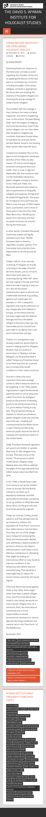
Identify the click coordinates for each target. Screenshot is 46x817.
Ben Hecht (21, 719)
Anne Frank (33, 709)
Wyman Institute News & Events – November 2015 (21, 671)
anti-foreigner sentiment (28, 640)
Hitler (9, 743)
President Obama (27, 763)
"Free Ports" (11, 640)
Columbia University (15, 726)
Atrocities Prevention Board (18, 716)
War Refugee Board (24, 793)
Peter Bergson (32, 760)
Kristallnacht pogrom (16, 750)
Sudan (31, 777)
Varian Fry (11, 793)
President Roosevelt (15, 767)
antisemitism (12, 712)
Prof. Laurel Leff (31, 767)
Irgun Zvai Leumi (13, 746)
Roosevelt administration (17, 657)
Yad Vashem (28, 796)
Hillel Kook (30, 739)
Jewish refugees (13, 653)
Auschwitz (11, 719)
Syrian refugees (13, 663)
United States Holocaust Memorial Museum (21, 788)
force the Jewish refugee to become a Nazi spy (22, 648)
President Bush (13, 763)
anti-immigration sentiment (18, 644)
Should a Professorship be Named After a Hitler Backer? (21, 679)
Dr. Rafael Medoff (29, 729)
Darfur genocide (31, 726)
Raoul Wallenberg (14, 773)
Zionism (10, 800)
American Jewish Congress (17, 709)
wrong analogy (27, 663)
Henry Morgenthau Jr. (15, 739)
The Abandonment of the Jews (24, 780)
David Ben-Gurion (14, 729)
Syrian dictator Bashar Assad (19, 660)
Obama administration (16, 756)
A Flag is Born (12, 706)
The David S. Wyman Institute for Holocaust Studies (23, 17)
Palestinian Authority (15, 760)
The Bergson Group (14, 784)
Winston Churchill (14, 796)
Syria (9, 780)
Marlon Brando (13, 753)
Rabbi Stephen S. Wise (15, 770)
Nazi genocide (26, 753)
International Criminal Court (25, 743)
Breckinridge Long (14, 722)
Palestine (30, 756)
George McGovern (14, 736)
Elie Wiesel (11, 733)
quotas (24, 653)
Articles (21, 56)
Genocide (20, 733)
